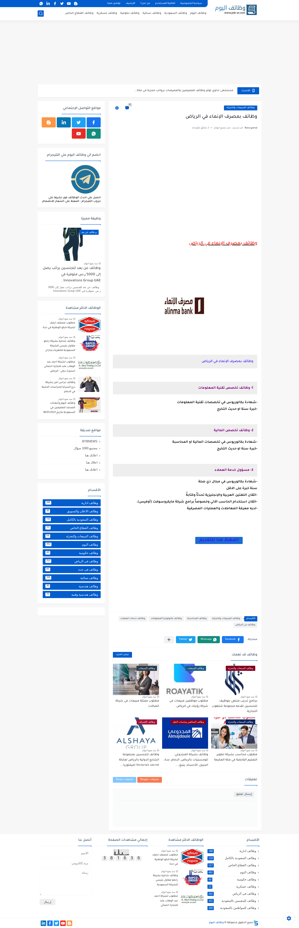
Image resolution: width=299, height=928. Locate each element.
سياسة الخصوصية (191, 3)
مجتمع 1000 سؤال (85, 448)
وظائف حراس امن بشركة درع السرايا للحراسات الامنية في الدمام (58, 387)
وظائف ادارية (72, 503)
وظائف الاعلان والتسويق (72, 511)
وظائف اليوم (198, 13)
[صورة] (89, 324)
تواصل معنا (113, 3)
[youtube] (68, 3)
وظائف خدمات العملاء (133, 618)
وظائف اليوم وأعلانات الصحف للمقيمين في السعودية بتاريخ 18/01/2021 (59, 408)
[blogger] (75, 3)
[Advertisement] (149, 52)
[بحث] (41, 13)
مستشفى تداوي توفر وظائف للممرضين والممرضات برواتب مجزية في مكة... (183, 90)
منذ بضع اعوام (247, 696)
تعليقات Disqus (124, 779)
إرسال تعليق (244, 794)
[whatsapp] (41, 3)
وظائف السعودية (175, 13)
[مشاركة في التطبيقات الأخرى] (169, 639)
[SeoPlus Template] (255, 923)
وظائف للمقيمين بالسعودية (232, 900)
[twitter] (61, 3)
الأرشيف (130, 3)
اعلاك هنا (91, 462)
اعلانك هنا (91, 455)
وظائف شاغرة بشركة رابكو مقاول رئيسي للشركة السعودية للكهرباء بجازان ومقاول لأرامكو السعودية (59, 346)
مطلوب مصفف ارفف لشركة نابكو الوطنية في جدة (59, 325)
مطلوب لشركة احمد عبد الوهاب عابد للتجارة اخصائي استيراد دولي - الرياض (59, 367)
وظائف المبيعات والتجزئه (241, 108)
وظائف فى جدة (72, 569)
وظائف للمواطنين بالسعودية (232, 908)
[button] (233, 639)
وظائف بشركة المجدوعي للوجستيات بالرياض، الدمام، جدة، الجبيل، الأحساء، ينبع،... (186, 760)
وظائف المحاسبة (197, 618)
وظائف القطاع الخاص (79, 13)
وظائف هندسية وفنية (72, 594)
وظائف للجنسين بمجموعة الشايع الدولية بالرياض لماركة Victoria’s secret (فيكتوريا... (139, 760)
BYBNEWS (89, 441)
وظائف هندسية (72, 586)
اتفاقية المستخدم (165, 3)
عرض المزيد (122, 654)
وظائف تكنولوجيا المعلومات (166, 618)
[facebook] (54, 3)
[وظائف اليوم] (236, 9)
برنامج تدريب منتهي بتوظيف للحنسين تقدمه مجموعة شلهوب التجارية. (234, 706)
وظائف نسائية (152, 13)
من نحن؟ (145, 3)
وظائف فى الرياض (245, 625)
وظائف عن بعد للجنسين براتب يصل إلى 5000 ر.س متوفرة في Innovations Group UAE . (72, 275)
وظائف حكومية (130, 13)
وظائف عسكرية (107, 13)
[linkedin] (48, 3)
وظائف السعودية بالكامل (72, 519)
